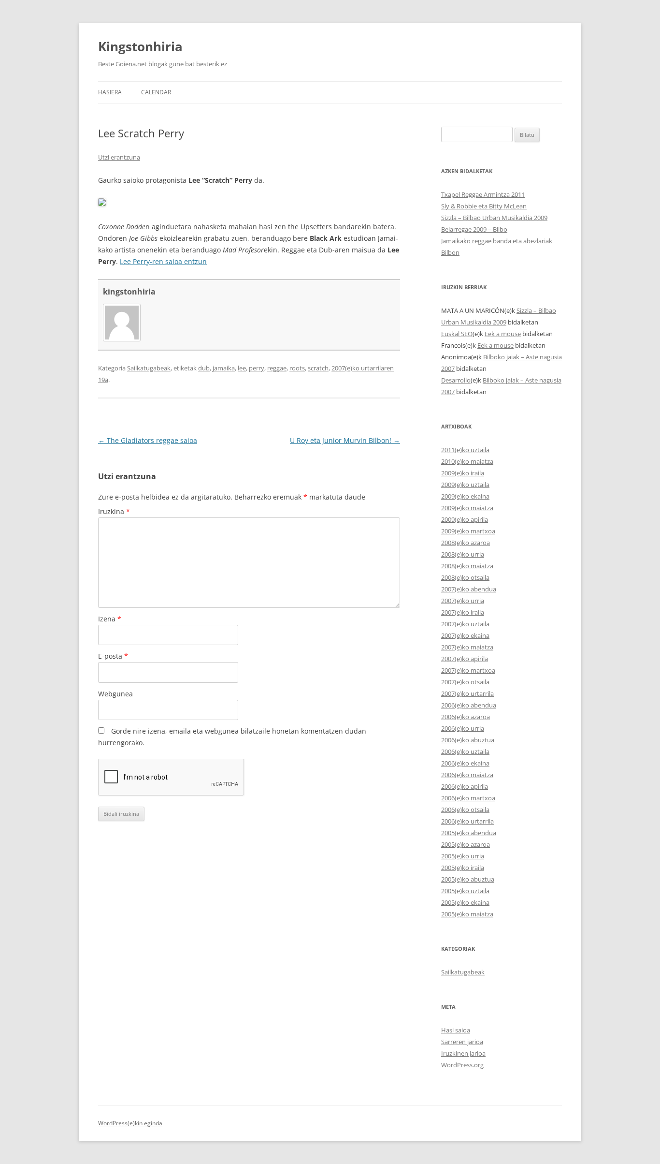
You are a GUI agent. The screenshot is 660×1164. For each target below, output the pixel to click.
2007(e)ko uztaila (465, 623)
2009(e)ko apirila (464, 519)
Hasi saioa (455, 1030)
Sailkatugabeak (149, 368)
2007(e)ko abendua (468, 589)
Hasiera (110, 92)
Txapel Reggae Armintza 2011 (483, 194)
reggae (277, 368)
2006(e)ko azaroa (465, 716)
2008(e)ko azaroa (465, 542)
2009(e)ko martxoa (468, 531)
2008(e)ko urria (462, 554)
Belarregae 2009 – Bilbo (474, 229)
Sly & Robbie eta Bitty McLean (484, 206)
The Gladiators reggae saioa (147, 440)
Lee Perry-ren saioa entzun (163, 261)
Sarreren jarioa (462, 1041)
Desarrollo (456, 380)
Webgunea (115, 693)
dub (204, 368)
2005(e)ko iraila (462, 867)
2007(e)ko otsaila (465, 682)
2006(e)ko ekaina (465, 763)
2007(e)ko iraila (462, 612)
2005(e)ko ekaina (465, 902)
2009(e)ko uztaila (465, 484)
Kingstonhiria (140, 46)
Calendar (156, 92)
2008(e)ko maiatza (467, 565)
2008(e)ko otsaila (465, 577)
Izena (109, 618)
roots (297, 368)
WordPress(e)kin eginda (130, 1123)
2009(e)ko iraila (462, 473)
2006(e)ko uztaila (465, 751)
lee (242, 368)
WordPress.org (462, 1065)
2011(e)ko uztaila (465, 449)
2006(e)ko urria (462, 728)
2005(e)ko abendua (468, 832)
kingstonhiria (129, 291)
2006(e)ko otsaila (465, 809)
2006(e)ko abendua (468, 705)
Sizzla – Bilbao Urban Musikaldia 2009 (494, 217)
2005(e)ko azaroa (465, 844)
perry (256, 368)
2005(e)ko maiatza (467, 914)
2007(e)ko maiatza (467, 647)
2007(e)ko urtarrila (467, 693)
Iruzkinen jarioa (463, 1053)
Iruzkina (114, 511)
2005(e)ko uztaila (465, 890)
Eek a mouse (503, 333)
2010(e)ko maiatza (467, 461)
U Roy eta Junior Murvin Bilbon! (345, 440)
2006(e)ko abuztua (467, 740)
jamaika (224, 368)
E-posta (113, 656)
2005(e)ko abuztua (467, 879)
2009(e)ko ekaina (465, 496)
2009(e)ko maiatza (467, 507)
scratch (318, 368)
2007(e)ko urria (462, 600)
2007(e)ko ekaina (465, 635)
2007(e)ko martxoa (468, 670)
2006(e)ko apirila (464, 786)
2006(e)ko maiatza (467, 774)
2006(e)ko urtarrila (467, 821)
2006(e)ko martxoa (468, 798)
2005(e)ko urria (462, 856)
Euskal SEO (457, 333)
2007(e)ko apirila (464, 658)
